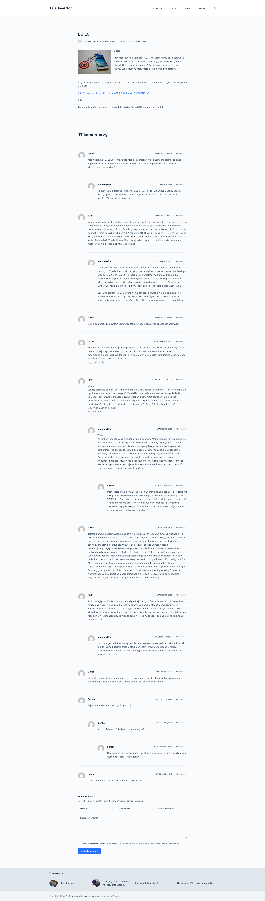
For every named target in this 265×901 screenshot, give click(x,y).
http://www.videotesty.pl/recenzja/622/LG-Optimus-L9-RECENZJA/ (113, 93)
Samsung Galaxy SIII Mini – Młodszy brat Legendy (116, 883)
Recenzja (157, 8)
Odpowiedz (181, 154)
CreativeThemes (112, 896)
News (187, 8)
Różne (173, 8)
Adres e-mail (124, 808)
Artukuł (202, 8)
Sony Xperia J (67, 883)
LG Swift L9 (124, 42)
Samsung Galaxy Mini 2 (146, 883)
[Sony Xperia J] (53, 883)
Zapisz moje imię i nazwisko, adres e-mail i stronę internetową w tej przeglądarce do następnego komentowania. (130, 843)
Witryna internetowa (164, 808)
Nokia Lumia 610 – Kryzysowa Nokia (195, 883)
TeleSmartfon (61, 8)
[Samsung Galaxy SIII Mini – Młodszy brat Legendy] (96, 883)
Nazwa (84, 808)
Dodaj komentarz (89, 818)
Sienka (101, 722)
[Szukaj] (215, 8)
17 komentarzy (139, 42)
